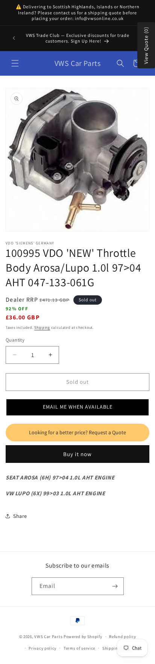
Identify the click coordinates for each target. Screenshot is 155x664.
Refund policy (122, 636)
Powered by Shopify (83, 636)
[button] (15, 63)
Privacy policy (42, 648)
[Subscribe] (115, 586)
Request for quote (77, 433)
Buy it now (77, 454)
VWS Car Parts (48, 636)
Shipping (42, 327)
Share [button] (20, 516)
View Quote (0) (146, 45)
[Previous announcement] (14, 38)
